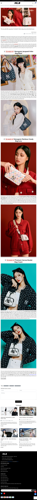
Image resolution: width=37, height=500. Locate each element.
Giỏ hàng (2, 466)
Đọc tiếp (2, 425)
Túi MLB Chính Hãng (17, 385)
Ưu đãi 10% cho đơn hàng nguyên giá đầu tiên (18, 0)
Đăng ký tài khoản (4, 469)
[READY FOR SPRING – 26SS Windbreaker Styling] (27, 432)
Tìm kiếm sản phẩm (4, 465)
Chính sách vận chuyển (4, 478)
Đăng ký (33, 490)
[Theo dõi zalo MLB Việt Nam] (2, 493)
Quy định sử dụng (4, 482)
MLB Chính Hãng (6, 385)
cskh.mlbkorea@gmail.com (8, 459)
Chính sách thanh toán (4, 480)
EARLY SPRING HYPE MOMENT (26, 417)
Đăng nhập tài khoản (4, 471)
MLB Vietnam (10, 461)
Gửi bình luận (18, 401)
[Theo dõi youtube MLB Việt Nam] (4, 493)
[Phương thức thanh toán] (7, 497)
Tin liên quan (18, 405)
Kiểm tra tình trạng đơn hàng (5, 468)
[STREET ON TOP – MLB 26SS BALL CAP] (9, 432)
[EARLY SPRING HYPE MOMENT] (27, 411)
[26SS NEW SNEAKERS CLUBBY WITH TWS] (9, 411)
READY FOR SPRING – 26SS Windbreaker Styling (25, 439)
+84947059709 (9, 458)
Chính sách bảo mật (4, 477)
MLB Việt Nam (12, 385)
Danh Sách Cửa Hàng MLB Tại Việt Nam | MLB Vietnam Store (11, 483)
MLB (17, 461)
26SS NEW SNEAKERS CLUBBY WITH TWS (8, 418)
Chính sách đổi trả (4, 475)
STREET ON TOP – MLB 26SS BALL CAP (8, 439)
